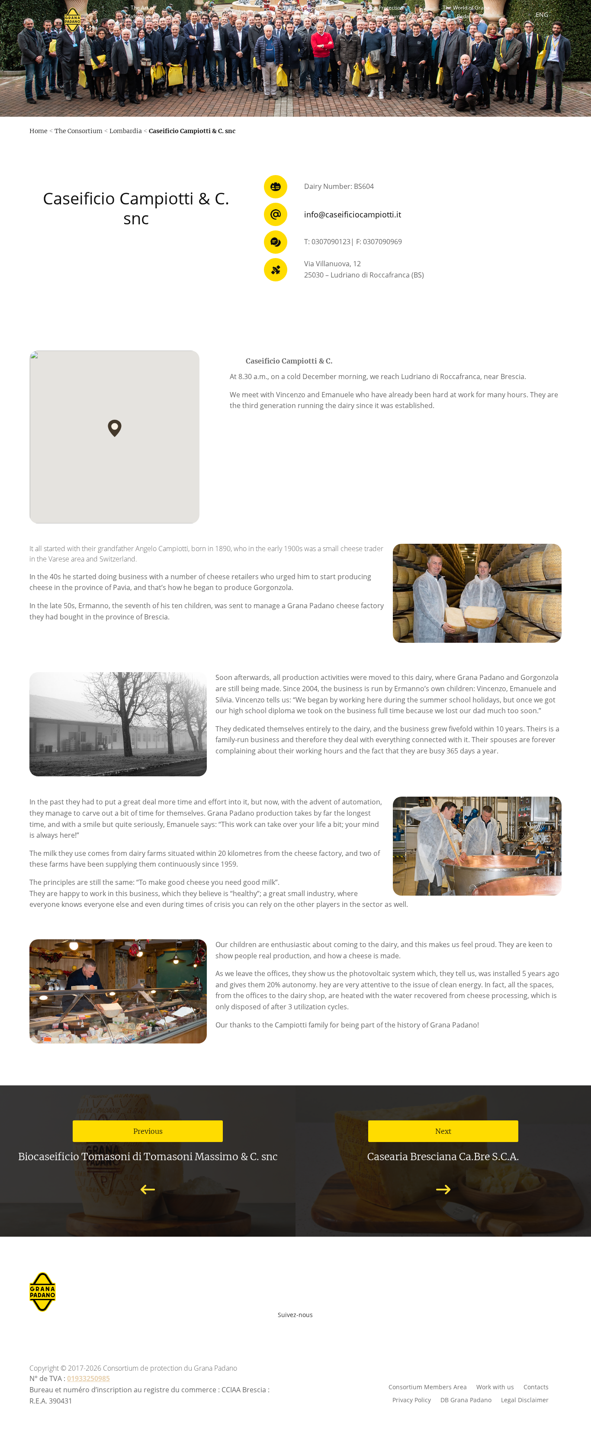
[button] (114, 428)
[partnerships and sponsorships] (370, 96)
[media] (220, 96)
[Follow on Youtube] (272, 1329)
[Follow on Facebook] (253, 1329)
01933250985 (88, 1378)
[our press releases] (521, 96)
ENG (542, 14)
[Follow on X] (310, 1329)
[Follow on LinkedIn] (329, 1329)
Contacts (536, 1386)
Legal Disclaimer (525, 1399)
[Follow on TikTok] (343, 1329)
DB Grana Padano (465, 1399)
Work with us (495, 1386)
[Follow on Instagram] (291, 1329)
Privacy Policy (411, 1399)
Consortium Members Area (428, 1386)
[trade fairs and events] (69, 96)
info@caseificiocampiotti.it (352, 214)
